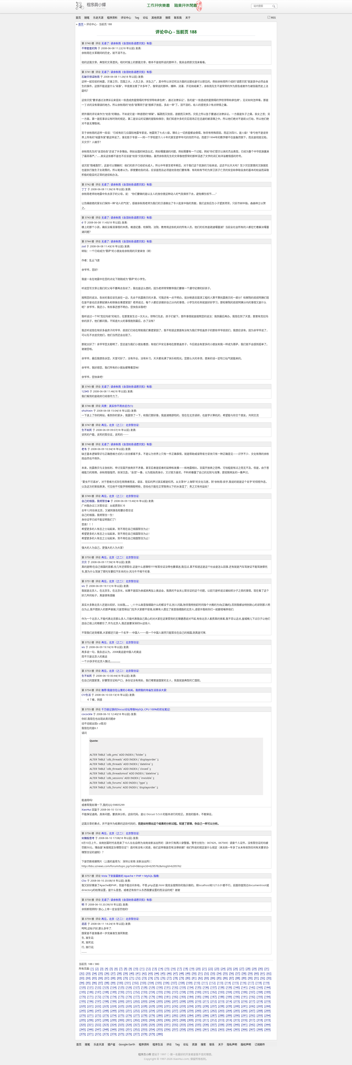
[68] (113, 978)
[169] (267, 992)
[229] (152, 1006)
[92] (262, 978)
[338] (221, 1024)
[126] (129, 987)
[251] (129, 1010)
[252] (136, 1010)
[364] (229, 1029)
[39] (125, 973)
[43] (150, 973)
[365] (237, 1029)
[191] (244, 996)
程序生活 (158, 1044)
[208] (183, 1001)
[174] (113, 996)
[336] (206, 1024)
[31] (266, 968)
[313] (221, 1020)
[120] (83, 987)
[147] (98, 992)
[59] (250, 973)
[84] (212, 978)
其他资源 (156, 17)
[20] (198, 968)
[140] (237, 987)
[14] (160, 968)
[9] (130, 968)
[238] (221, 1006)
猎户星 (111, 1044)
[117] (251, 982)
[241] (244, 1006)
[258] (183, 1010)
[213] (221, 1001)
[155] (160, 992)
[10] (135, 968)
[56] (231, 973)
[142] (252, 987)
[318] (260, 1020)
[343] (260, 1024)
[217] (252, 1001)
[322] (98, 1024)
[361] (206, 1029)
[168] (260, 992)
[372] (98, 1034)
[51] (200, 973)
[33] (88, 973)
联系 (211, 1044)
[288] (221, 1015)
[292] (252, 1015)
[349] (113, 1029)
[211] (206, 1001)
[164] (229, 992)
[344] (267, 1024)
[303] (144, 1020)
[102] (135, 982)
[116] (243, 982)
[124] (113, 987)
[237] (213, 1006)
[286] (206, 1015)
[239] (229, 1006)
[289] (229, 1015)
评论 (169, 1044)
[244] (267, 1006)
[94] (82, 982)
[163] (221, 992)
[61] (262, 973)
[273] (106, 1015)
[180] (160, 996)
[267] (252, 1010)
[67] (106, 978)
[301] (129, 1020)
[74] (150, 978)
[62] (269, 973)
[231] (167, 1006)
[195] (83, 1001)
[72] (138, 978)
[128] (144, 987)
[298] (106, 1020)
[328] (144, 1024)
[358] (183, 1029)
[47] (175, 973)
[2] (97, 968)
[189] (229, 996)
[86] (225, 978)
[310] (198, 1020)
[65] (94, 978)
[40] (131, 973)
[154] (152, 992)
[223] (106, 1006)
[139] (229, 987)
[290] (237, 1015)
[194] (267, 996)
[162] (213, 992)
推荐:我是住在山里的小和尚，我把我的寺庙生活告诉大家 (133, 690)
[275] (121, 1015)
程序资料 (112, 17)
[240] (237, 1006)
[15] (167, 968)
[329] (152, 1024)
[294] (267, 1015)
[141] (244, 987)
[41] (138, 973)
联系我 (178, 17)
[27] (241, 968)
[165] (237, 992)
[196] (90, 1001)
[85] (219, 978)
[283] (183, 1015)
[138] (221, 987)
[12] (148, 968)
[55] (225, 973)
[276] (129, 1015)
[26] (235, 968)
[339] (229, 1024)
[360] (198, 1029)
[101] (128, 982)
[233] (183, 1006)
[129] (152, 987)
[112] (212, 982)
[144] (267, 987)
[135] (198, 987)
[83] (206, 978)
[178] (144, 996)
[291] (244, 1015)
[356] (167, 1029)
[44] (156, 973)
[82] (200, 978)
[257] (175, 1010)
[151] (129, 992)
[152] (136, 992)
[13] (154, 968)
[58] (244, 973)
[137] (213, 987)
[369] (267, 1029)
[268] (260, 1010)
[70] (125, 978)
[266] (244, 1010)
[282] (175, 1015)
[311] (206, 1020)
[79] (181, 978)
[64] (88, 978)
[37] (113, 973)
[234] (190, 1006)
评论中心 (126, 17)
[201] (129, 1001)
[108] (182, 982)
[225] (121, 1006)
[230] (160, 1006)
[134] (190, 987)
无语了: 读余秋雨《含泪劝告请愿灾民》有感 (126, 43)
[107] (174, 982)
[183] (183, 996)
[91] (256, 978)
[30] (260, 968)
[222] (98, 1006)
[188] (221, 996)
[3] (101, 968)
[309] (190, 1020)
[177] (136, 996)
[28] (248, 968)
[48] (181, 973)
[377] (136, 1034)
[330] (160, 1024)
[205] (160, 1001)
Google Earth (127, 1044)
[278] (144, 1015)
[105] (158, 982)
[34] (94, 973)
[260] (198, 1010)
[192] (252, 996)
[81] (194, 978)
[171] (90, 996)
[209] (190, 1001)
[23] (216, 968)
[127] (136, 987)
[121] (90, 987)
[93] (269, 978)
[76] (163, 978)
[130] (160, 987)
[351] (129, 1029)
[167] (252, 992)
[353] (144, 1029)
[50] (194, 973)
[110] (197, 982)
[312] (213, 1020)
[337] (213, 1024)
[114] (228, 982)
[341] (244, 1024)
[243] (260, 1006)
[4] (106, 968)
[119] (266, 982)
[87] (231, 978)
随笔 (86, 17)
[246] (90, 1010)
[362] (213, 1029)
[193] (260, 996)
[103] (143, 982)
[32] (82, 973)
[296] (90, 1020)
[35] (100, 973)
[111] (205, 982)
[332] (175, 1024)
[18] (185, 968)
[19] (192, 968)
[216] (244, 1001)
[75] (156, 978)
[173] (106, 996)
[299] (113, 1020)
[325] (121, 1024)
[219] (267, 1001)
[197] (98, 1001)
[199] (113, 1001)
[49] (188, 973)
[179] (152, 996)
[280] (160, 1015)
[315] (237, 1020)
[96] (94, 982)
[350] (121, 1029)
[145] (83, 992)
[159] (190, 992)
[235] (198, 1006)
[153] (144, 992)
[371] (90, 1034)
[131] (167, 987)
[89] (244, 978)
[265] (237, 1010)
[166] (244, 992)
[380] (160, 1034)
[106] (166, 982)
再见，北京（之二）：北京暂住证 (120, 425)
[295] (83, 1020)
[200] (121, 1001)
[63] (82, 978)
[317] (252, 1020)
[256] (167, 1010)
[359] (190, 1029)
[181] (167, 996)
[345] (83, 1029)
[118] (259, 982)
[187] (213, 996)
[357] (175, 1029)
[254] (152, 1010)
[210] (198, 1001)
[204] (152, 1001)
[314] (229, 1020)
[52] (206, 973)
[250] (121, 1010)
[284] (190, 1015)
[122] (98, 987)
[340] (237, 1024)
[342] (252, 1024)
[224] (113, 1006)
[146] (90, 992)
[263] (221, 1010)
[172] (98, 996)
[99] (113, 982)
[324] (113, 1024)
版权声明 (246, 1044)
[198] (106, 1001)
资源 (194, 1044)
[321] (90, 1024)
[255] (160, 1010)
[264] (229, 1010)
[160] (198, 992)
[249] (113, 1010)
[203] (144, 1001)
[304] (152, 1020)
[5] (111, 968)
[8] (125, 968)
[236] (206, 1006)
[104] (151, 982)
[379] (152, 1034)
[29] (254, 968)
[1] (92, 968)
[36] (106, 973)
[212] (213, 1001)
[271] (90, 1015)
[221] (90, 1006)
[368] (260, 1029)
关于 (187, 17)
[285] (198, 1015)
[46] (169, 973)
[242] (252, 1006)
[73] (144, 978)
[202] (136, 1001)
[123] (106, 987)
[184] (190, 996)
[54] (219, 973)
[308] (183, 1020)
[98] (106, 982)
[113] (220, 982)
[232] (175, 1006)
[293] (260, 1015)
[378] (144, 1034)
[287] (213, 1015)
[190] (237, 996)
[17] (179, 968)
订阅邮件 (260, 1044)
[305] (160, 1020)
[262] (213, 1010)
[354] (152, 1029)
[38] (119, 973)
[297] (98, 1020)
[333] (183, 1024)
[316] (244, 1020)
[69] (119, 978)
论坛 (145, 17)
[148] (106, 992)
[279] (152, 1015)
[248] (106, 1010)
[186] (206, 996)
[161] (206, 992)
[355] (160, 1029)
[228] (144, 1006)
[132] (175, 987)
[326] (129, 1024)
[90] (250, 978)
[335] (198, 1024)
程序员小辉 (144, 1054)
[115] (235, 982)
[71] (131, 978)
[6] (116, 968)
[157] (175, 992)
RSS (273, 17)
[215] (237, 1001)
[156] (167, 992)
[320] (83, 1024)
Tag (137, 17)
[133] (183, 987)
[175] (121, 996)
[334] (190, 1024)
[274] (113, 1015)
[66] (100, 978)
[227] (136, 1006)
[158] (183, 992)
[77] (169, 978)
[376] (129, 1034)
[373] (106, 1034)
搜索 (167, 17)
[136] (206, 987)
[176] (129, 996)
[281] (167, 1015)
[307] (175, 1020)
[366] (244, 1029)
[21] (204, 968)
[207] (175, 1001)
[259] (190, 1010)
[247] (98, 1010)
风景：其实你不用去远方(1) (117, 406)
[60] (256, 973)
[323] (106, 1024)
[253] (144, 1010)
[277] (136, 1015)
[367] (252, 1029)
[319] (267, 1020)
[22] (210, 968)
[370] (83, 1034)
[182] (175, 996)
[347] (98, 1029)
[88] (237, 978)
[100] (120, 982)
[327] (136, 1024)
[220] (83, 1006)
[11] (142, 968)
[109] (189, 982)
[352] (136, 1029)
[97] (100, 982)
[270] (83, 1015)
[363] (221, 1029)
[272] (98, 1015)
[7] (120, 968)
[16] (173, 968)
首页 (78, 17)
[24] (223, 968)
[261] (206, 1010)
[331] (167, 1024)
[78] (175, 978)
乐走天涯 (98, 17)
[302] (136, 1020)
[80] (188, 978)
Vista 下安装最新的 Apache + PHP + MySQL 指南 (130, 876)
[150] (121, 992)
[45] (163, 973)
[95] (88, 982)
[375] (121, 1034)
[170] (83, 996)
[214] (229, 1001)
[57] (237, 973)
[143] (260, 987)
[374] (113, 1034)
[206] (167, 1001)
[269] (267, 1010)
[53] (212, 973)
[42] (144, 973)
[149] (113, 992)
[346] (90, 1029)
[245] (83, 1010)
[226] (129, 1006)
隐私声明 (232, 1044)
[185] (198, 996)
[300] (121, 1020)
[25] (229, 968)
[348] (106, 1029)
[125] (121, 987)
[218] (260, 1001)
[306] (167, 1020)
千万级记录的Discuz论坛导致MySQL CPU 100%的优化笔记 (135, 709)
